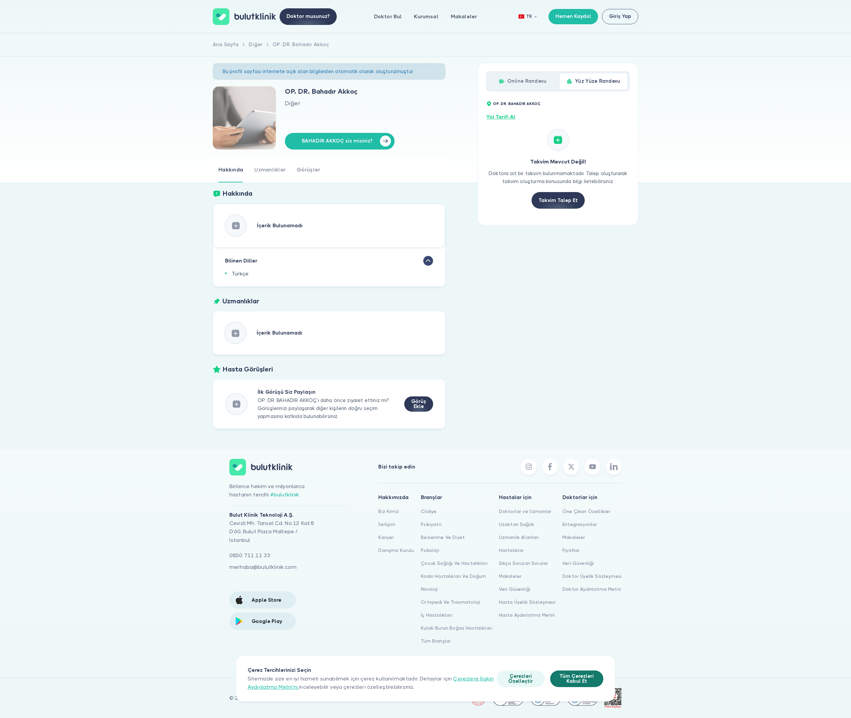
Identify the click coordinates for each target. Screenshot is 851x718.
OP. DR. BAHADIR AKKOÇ (517, 104)
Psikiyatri (431, 524)
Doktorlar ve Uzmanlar (525, 511)
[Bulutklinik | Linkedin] (614, 467)
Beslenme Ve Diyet (443, 537)
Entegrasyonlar (579, 524)
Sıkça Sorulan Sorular (523, 563)
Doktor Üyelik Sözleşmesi (592, 576)
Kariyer (386, 537)
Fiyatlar (571, 550)
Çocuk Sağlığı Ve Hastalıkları (454, 563)
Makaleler (464, 16)
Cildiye (428, 511)
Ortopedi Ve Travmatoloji (450, 602)
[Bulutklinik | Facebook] (550, 467)
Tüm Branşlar (436, 641)
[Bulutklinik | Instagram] (529, 467)
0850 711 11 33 (249, 555)
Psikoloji (430, 550)
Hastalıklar (511, 550)
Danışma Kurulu (396, 550)
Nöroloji (429, 589)
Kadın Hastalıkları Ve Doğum (453, 576)
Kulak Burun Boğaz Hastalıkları (456, 628)
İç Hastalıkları (436, 615)
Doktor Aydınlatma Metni (591, 589)
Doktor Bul (388, 16)
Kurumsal (426, 16)
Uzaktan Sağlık (516, 524)
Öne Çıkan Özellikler (586, 511)
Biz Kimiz (388, 511)
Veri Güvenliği (514, 589)
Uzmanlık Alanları (519, 537)
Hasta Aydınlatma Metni (527, 615)
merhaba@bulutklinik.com (263, 567)
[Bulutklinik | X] (571, 467)
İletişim (386, 524)
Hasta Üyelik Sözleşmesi (527, 602)
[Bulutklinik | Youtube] (592, 467)
